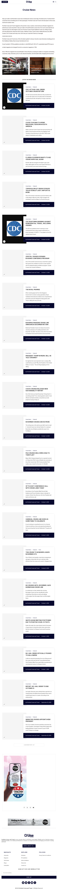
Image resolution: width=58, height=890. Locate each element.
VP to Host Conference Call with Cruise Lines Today (37, 487)
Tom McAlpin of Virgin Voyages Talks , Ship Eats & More (38, 190)
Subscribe (6, 855)
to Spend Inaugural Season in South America (36, 124)
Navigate (7, 852)
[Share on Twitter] (11, 96)
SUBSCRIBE (4, 1)
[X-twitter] (35, 882)
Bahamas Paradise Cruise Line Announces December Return (37, 323)
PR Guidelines (24, 857)
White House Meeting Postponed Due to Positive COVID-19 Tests (38, 621)
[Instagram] (29, 882)
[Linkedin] (26, 882)
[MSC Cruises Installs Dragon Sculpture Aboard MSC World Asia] (15, 66)
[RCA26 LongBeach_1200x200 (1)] (29, 819)
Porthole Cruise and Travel (33, 105)
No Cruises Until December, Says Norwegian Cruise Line (38, 586)
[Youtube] (32, 882)
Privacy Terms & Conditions (45, 855)
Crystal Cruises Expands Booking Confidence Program (37, 257)
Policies (42, 852)
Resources (23, 862)
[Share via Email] (18, 96)
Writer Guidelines (25, 860)
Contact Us (23, 865)
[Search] (55, 2)
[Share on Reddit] (15, 96)
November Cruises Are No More (38, 422)
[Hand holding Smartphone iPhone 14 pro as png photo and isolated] (15, 756)
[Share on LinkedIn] (13, 96)
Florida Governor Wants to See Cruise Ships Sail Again (38, 158)
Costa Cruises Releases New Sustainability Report (37, 390)
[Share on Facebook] (9, 96)
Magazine (6, 857)
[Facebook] (23, 882)
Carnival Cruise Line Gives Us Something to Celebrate (37, 520)
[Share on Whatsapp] (17, 96)
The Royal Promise (33, 289)
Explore (24, 852)
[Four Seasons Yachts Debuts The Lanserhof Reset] (43, 66)
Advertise (23, 855)
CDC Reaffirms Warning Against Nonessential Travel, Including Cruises (38, 223)
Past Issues (6, 860)
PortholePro (6, 865)
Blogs (5, 862)
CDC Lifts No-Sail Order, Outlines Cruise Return (35, 90)
